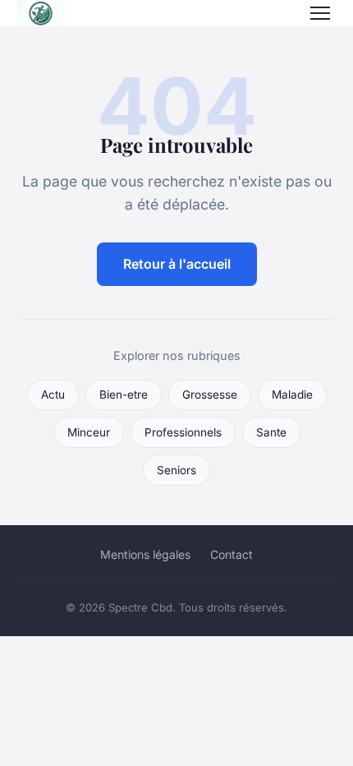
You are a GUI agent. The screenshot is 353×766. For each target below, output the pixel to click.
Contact (231, 554)
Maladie (292, 394)
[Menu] (320, 13)
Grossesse (209, 394)
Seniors (176, 470)
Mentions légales (145, 554)
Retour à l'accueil (177, 264)
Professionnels (183, 432)
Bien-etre (123, 394)
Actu (53, 394)
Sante (271, 432)
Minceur (88, 432)
